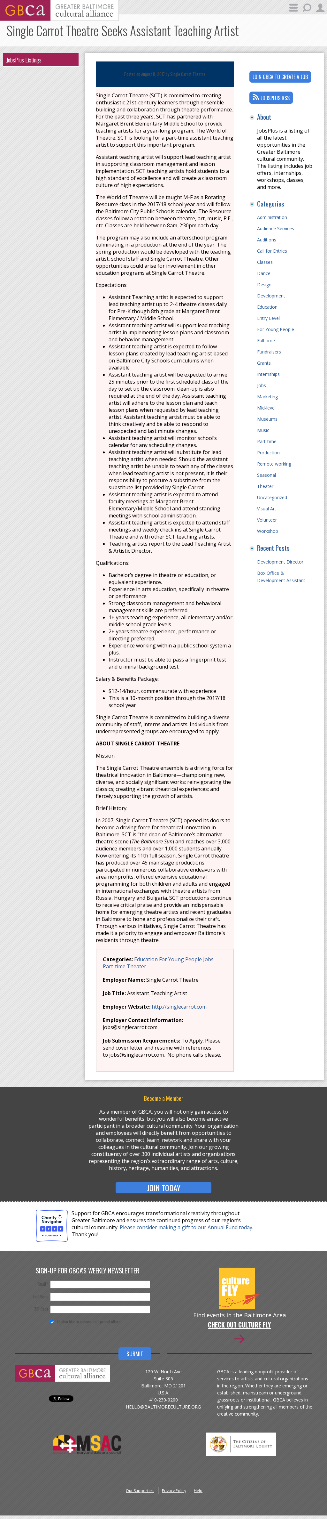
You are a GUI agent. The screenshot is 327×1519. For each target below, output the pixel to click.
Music (263, 430)
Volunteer (267, 520)
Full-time (266, 340)
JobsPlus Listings (24, 59)
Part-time (114, 966)
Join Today (163, 1187)
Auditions (266, 240)
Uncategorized (272, 497)
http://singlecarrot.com (179, 1006)
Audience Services (275, 228)
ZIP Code (41, 1309)
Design (264, 284)
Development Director (280, 562)
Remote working (274, 464)
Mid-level (266, 408)
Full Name (41, 1296)
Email (43, 1284)
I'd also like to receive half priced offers (89, 1321)
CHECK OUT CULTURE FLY (239, 1325)
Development (271, 296)
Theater (136, 966)
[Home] (59, 18)
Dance (263, 273)
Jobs (208, 959)
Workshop (267, 531)
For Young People (180, 959)
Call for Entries (272, 251)
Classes (265, 262)
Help (198, 1490)
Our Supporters (140, 1490)
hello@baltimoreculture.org (163, 1407)
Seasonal (266, 475)
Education (146, 959)
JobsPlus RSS (275, 98)
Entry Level (268, 318)
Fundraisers (269, 352)
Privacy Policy (174, 1490)
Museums (267, 419)
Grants (264, 363)
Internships (268, 374)
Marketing (267, 397)
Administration (272, 217)
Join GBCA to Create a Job (280, 77)
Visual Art (266, 509)
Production (268, 453)
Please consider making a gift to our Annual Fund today (186, 1227)
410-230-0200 (163, 1400)
